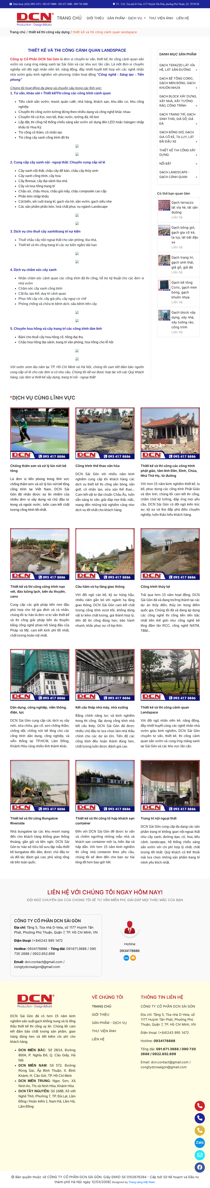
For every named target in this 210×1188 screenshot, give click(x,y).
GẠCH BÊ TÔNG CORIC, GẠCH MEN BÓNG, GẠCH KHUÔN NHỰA (177, 83)
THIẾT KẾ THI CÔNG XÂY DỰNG (177, 152)
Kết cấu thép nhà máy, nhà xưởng (101, 707)
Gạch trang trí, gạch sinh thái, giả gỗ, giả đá (182, 262)
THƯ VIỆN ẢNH (161, 18)
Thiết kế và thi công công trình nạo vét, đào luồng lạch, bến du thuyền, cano (38, 591)
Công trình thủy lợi (155, 586)
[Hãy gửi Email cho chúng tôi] (197, 1155)
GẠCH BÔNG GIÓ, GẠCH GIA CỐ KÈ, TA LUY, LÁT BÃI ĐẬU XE (176, 136)
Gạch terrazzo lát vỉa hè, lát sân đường (184, 207)
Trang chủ (17, 32)
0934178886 (37, 949)
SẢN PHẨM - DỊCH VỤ (125, 18)
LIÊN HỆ (182, 18)
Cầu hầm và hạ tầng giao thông (99, 586)
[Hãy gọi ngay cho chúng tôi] (197, 1130)
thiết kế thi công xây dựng (49, 32)
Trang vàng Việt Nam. (142, 1182)
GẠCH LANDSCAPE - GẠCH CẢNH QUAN (174, 174)
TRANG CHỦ (69, 18)
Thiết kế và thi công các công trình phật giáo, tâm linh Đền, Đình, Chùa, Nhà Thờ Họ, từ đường (169, 471)
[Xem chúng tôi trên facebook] (197, 1167)
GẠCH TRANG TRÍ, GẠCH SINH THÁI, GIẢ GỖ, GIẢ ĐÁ (177, 119)
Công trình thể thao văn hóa (97, 466)
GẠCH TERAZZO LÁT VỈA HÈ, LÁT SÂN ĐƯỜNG (177, 67)
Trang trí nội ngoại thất (159, 818)
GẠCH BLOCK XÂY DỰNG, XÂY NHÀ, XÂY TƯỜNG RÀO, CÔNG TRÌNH (178, 100)
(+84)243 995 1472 (47, 940)
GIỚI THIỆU (95, 18)
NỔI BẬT (165, 163)
